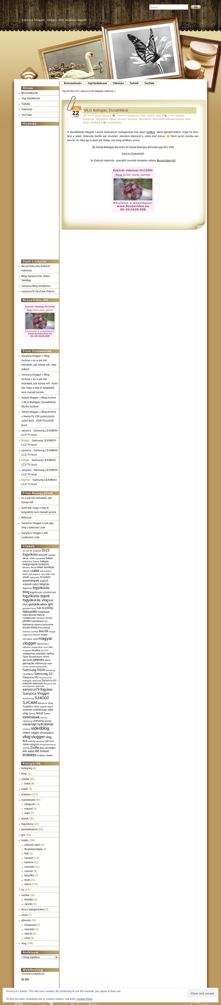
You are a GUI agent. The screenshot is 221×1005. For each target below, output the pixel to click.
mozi (45, 647)
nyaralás (41, 653)
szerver (27, 709)
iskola (49, 618)
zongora (34, 744)
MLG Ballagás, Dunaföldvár (106, 110)
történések (31, 717)
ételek (24, 818)
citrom (26, 571)
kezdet (26, 627)
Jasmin (28, 904)
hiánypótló (30, 611)
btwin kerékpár (45, 567)
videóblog (40, 728)
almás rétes (29, 558)
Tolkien (47, 713)
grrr (50, 604)
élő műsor (42, 751)
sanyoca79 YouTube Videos (37, 291)
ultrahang (27, 721)
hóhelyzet (40, 618)
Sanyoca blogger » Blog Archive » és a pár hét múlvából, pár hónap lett (35, 360)
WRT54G (49, 741)
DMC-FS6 (50, 574)
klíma (34, 627)
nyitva (50, 653)
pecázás (28, 660)
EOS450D (45, 577)
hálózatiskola (29, 615)
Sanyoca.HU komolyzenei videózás (39, 684)
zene (26, 744)
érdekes (29, 755)
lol (46, 631)
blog (24, 773)
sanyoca (26, 430)
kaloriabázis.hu (39, 621)
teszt (39, 713)
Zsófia (34, 747)
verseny (26, 729)
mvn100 (45, 650)
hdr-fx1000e (45, 608)
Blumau (26, 567)
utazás (48, 721)
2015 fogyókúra (36, 552)
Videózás (118, 83)
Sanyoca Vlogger (36, 693)
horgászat (43, 611)
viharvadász (47, 732)
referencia (41, 663)
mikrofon (27, 647)
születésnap (40, 709)
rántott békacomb (38, 666)
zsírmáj (26, 748)
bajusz (36, 561)
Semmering (28, 698)
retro (49, 663)
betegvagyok (30, 564)
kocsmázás (44, 627)
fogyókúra (27, 824)
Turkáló (134, 83)
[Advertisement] (38, 190)
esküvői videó (31, 584)
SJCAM (30, 702)
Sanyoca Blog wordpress (36, 286)
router (25, 666)
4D (31, 551)
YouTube (149, 83)
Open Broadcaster (32, 656)
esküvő (44, 580)
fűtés (25, 604)
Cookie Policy (85, 998)
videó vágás (31, 732)
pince (48, 660)
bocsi (33, 567)
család (34, 570)
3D (27, 551)
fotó (51, 600)
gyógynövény (29, 608)
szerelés (29, 866)
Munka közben (30, 406)
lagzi (27, 813)
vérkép (31, 741)
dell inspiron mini (36, 574)
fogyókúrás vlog (35, 600)
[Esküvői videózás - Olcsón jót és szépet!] (40, 338)
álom (41, 748)
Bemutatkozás (73, 83)
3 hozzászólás (114, 122)
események (31, 580)
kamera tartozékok (44, 624)
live (41, 631)
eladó (26, 577)
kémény (26, 631)
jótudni (27, 621)
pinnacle (28, 663)
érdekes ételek (45, 755)
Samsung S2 (43, 674)
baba (49, 558)
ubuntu (43, 717)
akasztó (42, 554)
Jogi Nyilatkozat (97, 83)
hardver (28, 858)
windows (40, 741)
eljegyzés (34, 577)
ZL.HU (25, 979)
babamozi (27, 561)
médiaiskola (29, 653)
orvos (46, 656)
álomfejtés (50, 748)
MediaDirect (43, 644)
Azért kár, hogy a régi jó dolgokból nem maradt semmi (39, 388)
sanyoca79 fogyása (37, 689)
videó (27, 884)
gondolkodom (37, 604)
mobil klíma (37, 647)
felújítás (44, 584)
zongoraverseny (48, 744)
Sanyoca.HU (30, 677)
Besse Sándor (102, 115)
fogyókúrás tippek (36, 596)
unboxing (38, 720)
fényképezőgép (33, 849)
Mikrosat (26, 517)
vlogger (38, 736)
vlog (26, 736)
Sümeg (32, 713)
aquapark (40, 558)
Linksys (34, 631)
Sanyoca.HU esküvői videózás (40, 682)
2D (24, 551)
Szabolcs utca (31, 706)
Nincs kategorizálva (32, 909)
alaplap (51, 555)
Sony (50, 703)
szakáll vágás (46, 706)
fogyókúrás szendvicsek (43, 592)
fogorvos (27, 588)
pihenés (38, 660)
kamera (28, 624)
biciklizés (43, 564)
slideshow (42, 703)
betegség (26, 768)
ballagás (44, 561)
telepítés (29, 875)
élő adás (28, 751)
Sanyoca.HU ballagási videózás (168, 119)
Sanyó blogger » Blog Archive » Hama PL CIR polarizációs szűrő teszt (38, 416)
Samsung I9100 (34, 670)
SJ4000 (42, 698)
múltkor (150, 132)
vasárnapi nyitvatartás (38, 724)
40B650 (37, 551)
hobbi (24, 840)
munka (36, 650)
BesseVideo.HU (166, 160)
